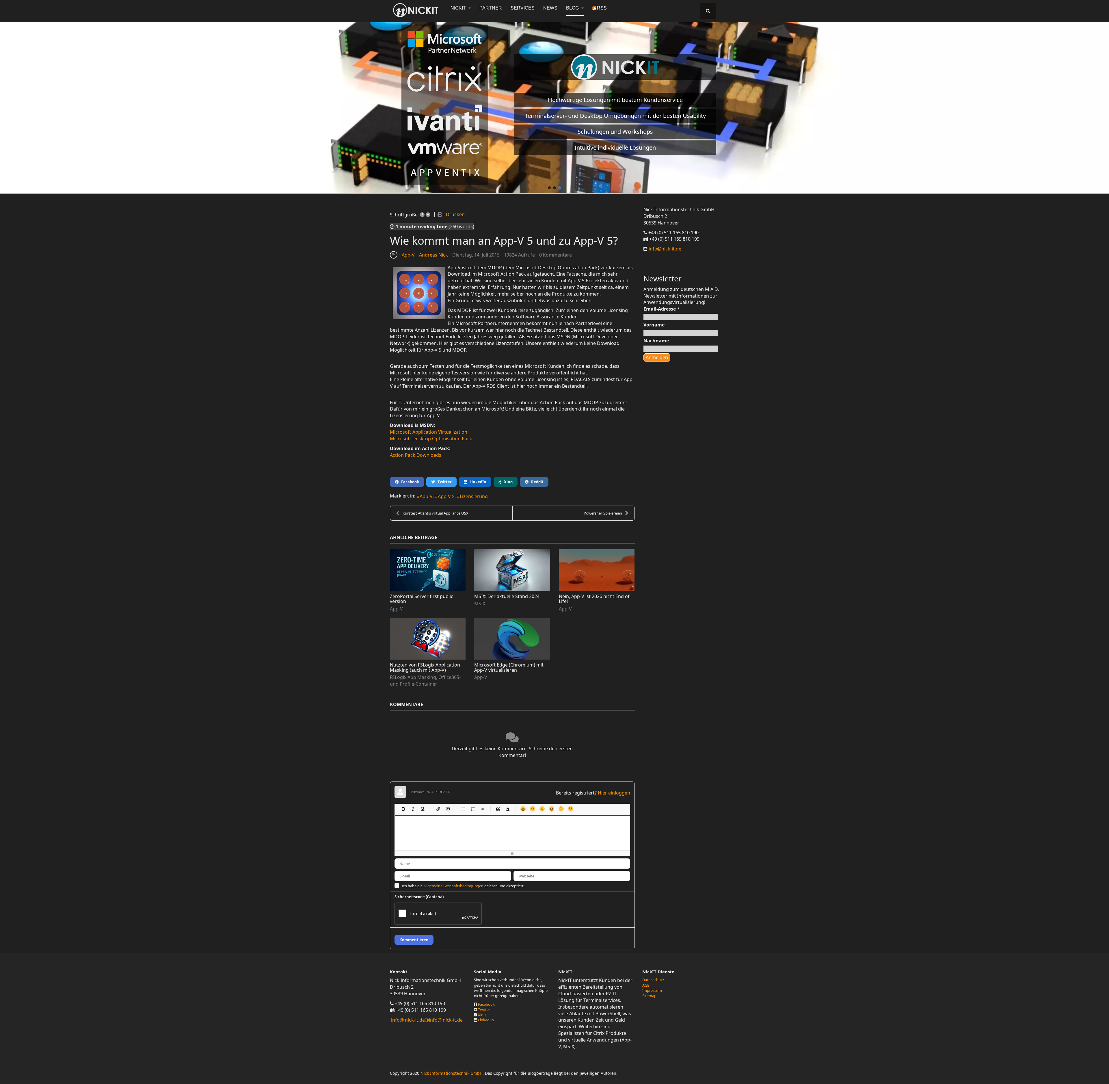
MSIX (479, 603)
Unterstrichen (422, 809)
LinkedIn (476, 482)
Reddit (536, 482)
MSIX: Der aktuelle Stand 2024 (506, 596)
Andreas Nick (433, 255)
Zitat (498, 809)
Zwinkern (570, 809)
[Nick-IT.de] (416, 10)
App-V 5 (446, 496)
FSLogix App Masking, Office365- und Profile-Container (425, 680)
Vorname (654, 325)
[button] (549, 187)
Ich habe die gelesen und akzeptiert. (463, 885)
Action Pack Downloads (415, 455)
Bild (447, 809)
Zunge (551, 809)
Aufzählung (463, 809)
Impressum (652, 990)
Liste (482, 809)
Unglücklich (561, 809)
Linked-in (486, 1019)
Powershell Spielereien (603, 513)
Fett (403, 809)
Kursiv (413, 809)
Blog (573, 7)
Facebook (409, 482)
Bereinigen (507, 809)
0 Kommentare (555, 255)
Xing (507, 482)
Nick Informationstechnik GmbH (451, 1073)
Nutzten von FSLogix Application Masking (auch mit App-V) (425, 667)
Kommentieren (414, 939)
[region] (554, 104)
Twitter (443, 482)
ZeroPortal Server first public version (421, 599)
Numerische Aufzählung (473, 809)
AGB (646, 985)
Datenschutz (653, 979)
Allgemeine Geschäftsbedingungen (453, 885)
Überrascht (542, 809)
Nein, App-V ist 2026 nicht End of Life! (594, 599)
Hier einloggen (614, 793)
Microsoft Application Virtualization (428, 432)
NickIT (459, 7)
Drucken (455, 214)
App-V (408, 255)
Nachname (656, 340)
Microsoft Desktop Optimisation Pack (431, 438)
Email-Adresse (661, 309)
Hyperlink (438, 809)
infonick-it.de (664, 249)
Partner (490, 7)
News (550, 7)
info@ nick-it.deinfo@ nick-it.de (427, 1020)
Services (523, 7)
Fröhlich (523, 809)
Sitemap (649, 995)
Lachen (532, 809)
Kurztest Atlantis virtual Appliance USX (435, 513)
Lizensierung (474, 496)
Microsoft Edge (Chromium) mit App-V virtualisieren (509, 667)
